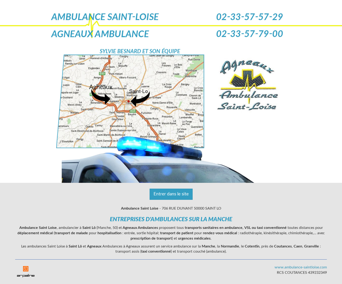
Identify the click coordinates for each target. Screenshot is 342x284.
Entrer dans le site (171, 194)
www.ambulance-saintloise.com (301, 267)
